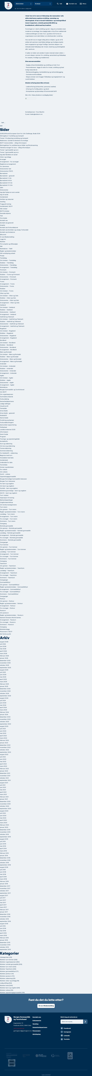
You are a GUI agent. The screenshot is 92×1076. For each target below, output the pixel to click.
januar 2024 (4, 714)
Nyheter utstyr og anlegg (8, 980)
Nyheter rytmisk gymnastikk (9, 964)
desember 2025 (5, 660)
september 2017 (5, 893)
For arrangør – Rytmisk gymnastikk (11, 537)
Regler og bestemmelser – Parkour (11, 603)
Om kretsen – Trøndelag (8, 260)
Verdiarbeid (4, 197)
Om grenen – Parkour (7, 601)
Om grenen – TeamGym (8, 566)
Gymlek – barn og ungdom (9, 488)
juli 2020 (3, 813)
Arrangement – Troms (7, 284)
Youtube (67, 1039)
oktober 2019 (4, 834)
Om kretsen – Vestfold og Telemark (11, 319)
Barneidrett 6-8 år (6, 180)
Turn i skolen (4, 495)
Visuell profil (4, 406)
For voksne (3, 469)
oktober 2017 (4, 890)
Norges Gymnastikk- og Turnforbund (12, 389)
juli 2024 (3, 700)
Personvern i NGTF (6, 631)
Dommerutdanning (6, 450)
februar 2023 (4, 740)
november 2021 (5, 775)
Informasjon (4, 432)
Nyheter (2, 241)
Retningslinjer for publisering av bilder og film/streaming (19, 145)
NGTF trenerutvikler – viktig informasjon (13, 143)
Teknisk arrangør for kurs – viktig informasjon (15, 147)
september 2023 (5, 724)
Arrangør (3, 159)
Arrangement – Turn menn (9, 516)
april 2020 (3, 820)
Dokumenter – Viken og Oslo (9, 300)
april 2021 (3, 792)
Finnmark (3, 270)
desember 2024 (5, 688)
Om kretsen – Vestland (7, 307)
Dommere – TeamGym (7, 577)
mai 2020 (3, 818)
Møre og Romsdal (6, 352)
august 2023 (4, 726)
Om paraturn (4, 613)
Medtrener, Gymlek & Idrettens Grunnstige (14, 140)
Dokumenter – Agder (7, 382)
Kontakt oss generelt (6, 223)
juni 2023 (3, 731)
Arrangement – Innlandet (8, 373)
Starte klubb (4, 418)
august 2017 (4, 895)
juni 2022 (3, 759)
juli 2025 (3, 672)
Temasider (3, 408)
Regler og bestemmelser (8, 251)
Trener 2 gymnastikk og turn (9, 152)
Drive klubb (4, 410)
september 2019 (5, 836)
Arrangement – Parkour (7, 605)
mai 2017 (3, 902)
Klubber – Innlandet (6, 368)
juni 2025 (3, 674)
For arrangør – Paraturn (8, 622)
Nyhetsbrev (4, 387)
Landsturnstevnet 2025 (7, 429)
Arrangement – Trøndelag (8, 267)
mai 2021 (3, 789)
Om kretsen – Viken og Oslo (9, 295)
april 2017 (3, 905)
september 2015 (5, 949)
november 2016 (5, 916)
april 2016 (3, 933)
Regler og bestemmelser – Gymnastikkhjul (14, 587)
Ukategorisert (4, 957)
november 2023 (5, 719)
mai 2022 (3, 761)
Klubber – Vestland (6, 309)
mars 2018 (3, 879)
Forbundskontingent (7, 422)
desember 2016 (5, 914)
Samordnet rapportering (8, 425)
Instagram (67, 1032)
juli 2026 (3, 644)
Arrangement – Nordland (8, 349)
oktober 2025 (4, 665)
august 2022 (4, 754)
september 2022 (5, 752)
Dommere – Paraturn (7, 624)
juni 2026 (3, 646)
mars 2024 (3, 710)
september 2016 (5, 921)
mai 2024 (3, 705)
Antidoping (37, 1034)
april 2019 (3, 848)
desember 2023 (5, 717)
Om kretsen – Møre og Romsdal (10, 354)
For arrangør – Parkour (7, 608)
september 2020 (5, 808)
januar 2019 (4, 855)
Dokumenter (4, 190)
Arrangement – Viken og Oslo (9, 302)
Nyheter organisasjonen (8, 962)
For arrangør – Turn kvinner (9, 556)
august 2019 (4, 839)
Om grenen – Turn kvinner (8, 547)
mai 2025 (3, 677)
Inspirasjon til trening (7, 497)
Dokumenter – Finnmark (8, 277)
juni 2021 (3, 787)
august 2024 (4, 698)
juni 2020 (3, 815)
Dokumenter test (5, 168)
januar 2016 (4, 940)
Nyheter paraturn (6, 976)
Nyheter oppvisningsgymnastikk (10, 992)
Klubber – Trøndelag (7, 262)
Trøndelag (3, 258)
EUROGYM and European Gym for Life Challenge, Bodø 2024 (20, 133)
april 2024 (3, 707)
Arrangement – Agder (7, 385)
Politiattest (3, 427)
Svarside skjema (5, 213)
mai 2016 (3, 930)
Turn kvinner (4, 544)
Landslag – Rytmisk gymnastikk (10, 533)
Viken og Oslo (4, 293)
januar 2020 (4, 827)
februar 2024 (4, 712)
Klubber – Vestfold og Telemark (10, 321)
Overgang (3, 523)
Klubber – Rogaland (6, 333)
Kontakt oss (71, 4)
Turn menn (3, 507)
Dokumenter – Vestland (7, 312)
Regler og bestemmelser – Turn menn (12, 512)
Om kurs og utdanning (7, 446)
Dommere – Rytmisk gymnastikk (10, 540)
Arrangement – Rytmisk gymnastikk (11, 535)
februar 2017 (4, 909)
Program (3, 436)
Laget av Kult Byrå (46, 1074)
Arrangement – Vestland (8, 314)
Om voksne (3, 472)
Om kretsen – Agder (6, 378)
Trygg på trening (5, 204)
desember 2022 (5, 745)
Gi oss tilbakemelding (7, 237)
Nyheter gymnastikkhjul (8, 971)
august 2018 (4, 867)
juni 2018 (3, 872)
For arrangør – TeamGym (8, 575)
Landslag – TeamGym (7, 570)
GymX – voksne (5, 474)
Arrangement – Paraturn (8, 620)
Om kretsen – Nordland (7, 342)
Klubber (2, 288)
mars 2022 (3, 766)
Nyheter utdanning (6, 978)
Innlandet (3, 363)
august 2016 (4, 923)
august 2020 (4, 811)
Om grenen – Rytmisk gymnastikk (11, 528)
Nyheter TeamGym (6, 969)
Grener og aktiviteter (7, 467)
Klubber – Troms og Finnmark (10, 274)
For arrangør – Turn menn (8, 519)
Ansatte (2, 225)
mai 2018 (3, 874)
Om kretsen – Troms (6, 291)
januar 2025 (4, 686)
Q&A (1, 187)
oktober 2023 (4, 721)
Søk (59, 4)
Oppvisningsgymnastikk (8, 476)
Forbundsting (4, 399)
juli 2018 (3, 869)
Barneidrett (3, 173)
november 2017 (5, 888)
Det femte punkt (5, 634)
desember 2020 (5, 801)
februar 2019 (4, 853)
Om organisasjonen (6, 394)
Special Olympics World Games (10, 617)
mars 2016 (3, 935)
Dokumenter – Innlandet (8, 371)
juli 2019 (3, 841)
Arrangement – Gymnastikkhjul (10, 589)
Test (1, 215)
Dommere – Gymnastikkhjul (9, 594)
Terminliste (3, 465)
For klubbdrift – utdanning (8, 453)
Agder (2, 375)
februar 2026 (4, 655)
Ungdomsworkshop (6, 502)
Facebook (67, 1028)
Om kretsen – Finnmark (7, 272)
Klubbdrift (3, 415)
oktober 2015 (4, 947)
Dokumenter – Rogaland (8, 335)
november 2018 (5, 860)
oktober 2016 (4, 919)
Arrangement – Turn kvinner (9, 554)
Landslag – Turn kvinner (8, 551)
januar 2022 (4, 771)
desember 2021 (5, 773)
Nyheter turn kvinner (7, 959)
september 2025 (5, 667)
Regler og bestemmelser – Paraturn (11, 615)
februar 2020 (4, 825)
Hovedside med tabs (6, 457)
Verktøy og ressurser (7, 199)
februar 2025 (4, 684)
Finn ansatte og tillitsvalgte (9, 244)
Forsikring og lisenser (7, 420)
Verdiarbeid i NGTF (6, 206)
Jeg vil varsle (4, 194)
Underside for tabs (6, 462)
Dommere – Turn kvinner (8, 558)
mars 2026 (3, 653)
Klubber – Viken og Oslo (8, 298)
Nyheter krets (4, 985)
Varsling (2, 201)
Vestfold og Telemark (7, 317)
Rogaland (3, 328)
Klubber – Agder (5, 380)
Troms (2, 281)
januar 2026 (4, 658)
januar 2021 (4, 799)
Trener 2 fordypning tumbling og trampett (14, 138)
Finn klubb (3, 218)
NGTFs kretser (4, 211)
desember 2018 (5, 858)
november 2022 (5, 747)
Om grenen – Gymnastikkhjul (9, 584)
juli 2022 (3, 757)
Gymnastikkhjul (5, 582)
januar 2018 (4, 883)
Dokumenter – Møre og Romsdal (10, 359)
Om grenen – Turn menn (8, 509)
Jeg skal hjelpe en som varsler (10, 192)
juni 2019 (3, 844)
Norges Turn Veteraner (7, 481)
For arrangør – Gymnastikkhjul (10, 591)
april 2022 (3, 764)
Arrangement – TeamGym (8, 573)
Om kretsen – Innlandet (7, 366)
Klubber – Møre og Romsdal (9, 356)
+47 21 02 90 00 (19, 1028)
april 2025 (3, 679)
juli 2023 (3, 728)
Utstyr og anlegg (5, 157)
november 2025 (5, 663)
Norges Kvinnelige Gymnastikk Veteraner (13, 479)
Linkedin (67, 1035)
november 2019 (5, 832)
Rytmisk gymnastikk (6, 526)
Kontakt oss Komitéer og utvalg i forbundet (14, 230)
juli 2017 (2, 897)
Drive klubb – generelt (7, 413)
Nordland (3, 340)
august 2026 (4, 641)
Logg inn (3, 239)
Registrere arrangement (8, 164)
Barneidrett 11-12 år (6, 185)
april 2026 (3, 651)
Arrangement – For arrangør (9, 161)
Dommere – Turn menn (7, 521)
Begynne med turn (6, 455)
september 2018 (5, 865)
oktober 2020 (4, 806)
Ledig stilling (4, 983)
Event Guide (4, 434)
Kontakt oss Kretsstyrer (7, 232)
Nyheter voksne (5, 990)
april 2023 (3, 735)
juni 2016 (3, 928)
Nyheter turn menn (6, 966)
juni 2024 (3, 702)
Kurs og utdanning (6, 443)
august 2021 (4, 782)
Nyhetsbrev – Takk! (6, 248)
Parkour (2, 598)
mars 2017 (3, 907)
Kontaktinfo (4, 441)
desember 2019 (5, 829)
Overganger (4, 542)
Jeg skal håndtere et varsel (8, 154)
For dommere (4, 166)
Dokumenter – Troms (7, 286)
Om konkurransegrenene (8, 504)
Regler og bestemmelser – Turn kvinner (13, 549)
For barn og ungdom (7, 483)
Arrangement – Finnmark (8, 279)
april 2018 (3, 876)
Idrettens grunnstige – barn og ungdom (13, 490)
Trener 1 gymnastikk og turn (9, 150)
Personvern (36, 1031)
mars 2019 (3, 851)
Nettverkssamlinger (6, 500)
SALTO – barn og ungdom (8, 493)
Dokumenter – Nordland (8, 347)
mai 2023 (3, 733)
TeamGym (3, 563)
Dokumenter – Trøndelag (8, 265)
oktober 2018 (4, 862)
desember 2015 (5, 942)
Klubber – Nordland (6, 345)
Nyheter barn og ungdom (8, 987)
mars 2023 (3, 738)
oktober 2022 (4, 749)
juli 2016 (3, 926)
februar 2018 (4, 881)
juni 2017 (3, 900)
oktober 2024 (4, 693)
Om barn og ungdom (7, 486)
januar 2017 (4, 912)
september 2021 (5, 780)
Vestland (3, 305)
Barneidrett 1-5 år (6, 178)
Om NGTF (3, 392)
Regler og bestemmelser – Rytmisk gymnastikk (15, 530)
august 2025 (4, 670)
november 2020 (5, 804)
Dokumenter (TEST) (6, 171)
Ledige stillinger (5, 403)
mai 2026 (3, 648)
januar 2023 (4, 742)
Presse (2, 255)
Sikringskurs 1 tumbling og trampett (12, 136)
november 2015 (5, 944)
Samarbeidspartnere (7, 401)
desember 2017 (5, 886)
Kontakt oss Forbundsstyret (9, 227)
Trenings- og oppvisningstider (10, 439)
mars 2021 (3, 794)
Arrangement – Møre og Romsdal (11, 361)
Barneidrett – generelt (7, 176)
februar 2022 (4, 768)
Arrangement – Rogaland (8, 338)
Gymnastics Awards (6, 396)
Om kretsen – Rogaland (7, 331)
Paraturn (3, 610)
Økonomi (3, 234)
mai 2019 (3, 846)
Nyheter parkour (5, 973)
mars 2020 (3, 822)
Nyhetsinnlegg (4, 629)
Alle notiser (3, 208)
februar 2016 (4, 937)
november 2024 (5, 691)
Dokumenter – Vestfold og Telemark (12, 323)
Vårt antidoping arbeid (7, 253)
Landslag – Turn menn (7, 514)
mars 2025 (3, 681)
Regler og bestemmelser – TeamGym (12, 568)
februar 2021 (4, 796)
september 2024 (5, 695)
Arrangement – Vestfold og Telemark (12, 326)
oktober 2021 (4, 778)
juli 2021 (2, 785)
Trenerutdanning (5, 448)
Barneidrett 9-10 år (6, 183)
